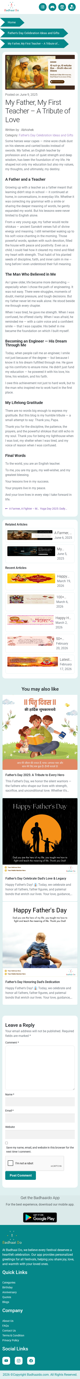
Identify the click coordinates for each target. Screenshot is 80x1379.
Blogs (5, 1302)
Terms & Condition (13, 1335)
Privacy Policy (10, 1340)
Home (12, 22)
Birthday (7, 1287)
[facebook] (31, 1361)
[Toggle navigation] (43, 7)
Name (9, 1094)
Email (9, 1110)
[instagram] (19, 1361)
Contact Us (9, 1330)
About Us (7, 1320)
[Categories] (62, 7)
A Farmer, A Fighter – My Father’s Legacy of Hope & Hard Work (22, 509)
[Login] (72, 7)
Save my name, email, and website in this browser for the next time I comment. (40, 1149)
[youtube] (6, 1361)
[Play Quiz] (52, 7)
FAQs (5, 1325)
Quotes (6, 1297)
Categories (8, 1282)
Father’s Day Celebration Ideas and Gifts (46, 135)
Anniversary (9, 1292)
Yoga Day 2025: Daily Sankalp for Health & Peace (56, 509)
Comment (12, 1042)
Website (10, 1126)
